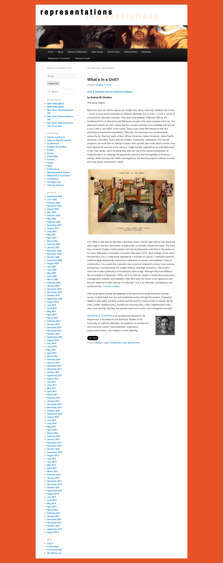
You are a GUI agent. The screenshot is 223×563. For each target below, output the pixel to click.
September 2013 (54, 529)
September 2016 (54, 413)
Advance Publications (77, 51)
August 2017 (53, 378)
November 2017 (54, 368)
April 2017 (52, 391)
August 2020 (53, 263)
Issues (50, 162)
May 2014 (51, 503)
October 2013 (53, 525)
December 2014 (54, 481)
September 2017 (54, 375)
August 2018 (53, 340)
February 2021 (53, 244)
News (49, 165)
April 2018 (52, 353)
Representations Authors (58, 172)
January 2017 (53, 401)
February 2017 (53, 397)
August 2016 (53, 416)
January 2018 (53, 362)
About (60, 51)
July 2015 (51, 458)
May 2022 (51, 218)
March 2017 (52, 394)
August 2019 (53, 301)
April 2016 (52, 429)
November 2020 (54, 253)
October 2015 (53, 448)
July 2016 (51, 420)
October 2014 (53, 487)
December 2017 (54, 365)
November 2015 (54, 445)
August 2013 (53, 532)
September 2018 (54, 336)
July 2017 (51, 381)
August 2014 (53, 493)
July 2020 (51, 266)
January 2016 (53, 439)
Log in (50, 543)
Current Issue (113, 51)
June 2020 (52, 269)
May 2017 (51, 388)
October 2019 (53, 295)
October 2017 (53, 372)
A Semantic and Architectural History (109, 91)
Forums (50, 159)
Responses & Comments (59, 58)
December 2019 (54, 288)
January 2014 (53, 516)
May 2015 (51, 464)
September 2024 (54, 196)
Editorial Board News (57, 146)
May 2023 (51, 212)
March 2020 (52, 279)
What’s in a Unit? (103, 79)
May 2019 (51, 311)
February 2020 (53, 282)
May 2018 (51, 349)
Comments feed (54, 549)
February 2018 (53, 359)
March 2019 (52, 317)
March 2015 (52, 471)
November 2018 (54, 330)
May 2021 (51, 234)
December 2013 (54, 519)
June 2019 (52, 308)
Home (50, 51)
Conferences (53, 143)
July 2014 (51, 496)
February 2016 (53, 436)
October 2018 (53, 333)
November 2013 (54, 522)
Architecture (115, 342)
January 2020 (53, 285)
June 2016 (52, 423)
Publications (53, 169)
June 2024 (52, 199)
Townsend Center (82, 58)
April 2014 (52, 506)
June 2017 (52, 385)
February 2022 (53, 221)
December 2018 (54, 327)
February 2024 (53, 202)
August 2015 (53, 455)
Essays (98, 342)
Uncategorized (54, 181)
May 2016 (51, 426)
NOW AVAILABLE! (55, 103)
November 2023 (54, 205)
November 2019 (54, 292)
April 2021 (52, 237)
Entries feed (52, 546)
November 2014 (54, 484)
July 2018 (51, 343)
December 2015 (54, 442)
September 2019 (54, 298)
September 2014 (54, 490)
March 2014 (52, 509)
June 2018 (52, 346)
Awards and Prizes (56, 137)
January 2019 (53, 324)
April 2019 (52, 314)
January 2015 (53, 477)
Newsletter (146, 51)
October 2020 (53, 257)
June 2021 (52, 231)
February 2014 (53, 513)
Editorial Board (130, 51)
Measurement (134, 342)
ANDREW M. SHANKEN (99, 315)
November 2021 (54, 225)
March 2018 (52, 356)
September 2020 (54, 260)
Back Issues (97, 51)
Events (50, 153)
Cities (124, 342)
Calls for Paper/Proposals (59, 140)
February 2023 (53, 215)
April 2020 (52, 276)
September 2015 (54, 452)
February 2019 (53, 320)
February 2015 (53, 474)
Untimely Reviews (55, 185)
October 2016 (53, 410)
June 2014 (52, 500)
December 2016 (54, 404)
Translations (53, 178)
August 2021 (53, 228)
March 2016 (52, 433)
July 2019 (51, 305)
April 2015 (52, 468)
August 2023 (53, 209)
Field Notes (52, 156)
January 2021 (53, 247)
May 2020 (51, 273)
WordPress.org (54, 552)
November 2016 (54, 407)
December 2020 (54, 250)
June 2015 (52, 461)
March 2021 (52, 240)
